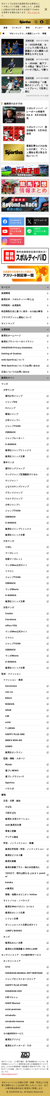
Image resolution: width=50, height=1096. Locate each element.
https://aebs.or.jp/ (9, 1074)
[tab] (27, 28)
